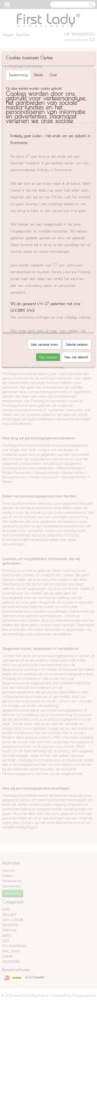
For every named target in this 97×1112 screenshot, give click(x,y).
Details (38, 75)
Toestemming (18, 75)
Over (53, 75)
